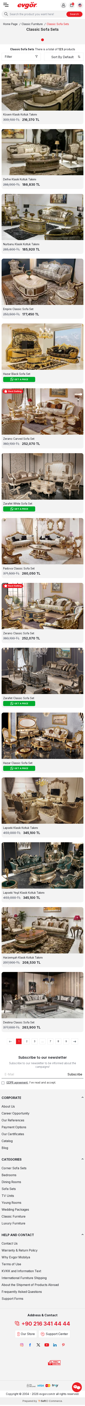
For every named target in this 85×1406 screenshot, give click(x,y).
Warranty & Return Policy (20, 1250)
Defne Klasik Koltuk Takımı (19, 179)
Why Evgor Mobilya (16, 1257)
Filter (8, 57)
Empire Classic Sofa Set (18, 309)
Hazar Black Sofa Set (16, 373)
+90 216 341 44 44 (46, 1323)
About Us (8, 1106)
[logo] (27, 5)
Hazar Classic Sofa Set (17, 763)
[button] (42, 39)
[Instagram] (22, 1345)
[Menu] (6, 6)
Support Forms (12, 1299)
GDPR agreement (17, 1082)
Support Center (57, 1334)
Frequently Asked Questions (22, 1292)
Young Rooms (11, 1203)
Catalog (7, 1141)
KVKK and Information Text (21, 1271)
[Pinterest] (63, 1345)
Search (74, 14)
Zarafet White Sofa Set (17, 503)
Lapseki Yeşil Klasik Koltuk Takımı (23, 892)
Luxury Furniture (13, 1223)
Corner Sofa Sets (14, 1168)
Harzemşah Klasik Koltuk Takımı (23, 957)
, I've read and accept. (31, 1082)
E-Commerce (54, 1400)
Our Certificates (13, 1134)
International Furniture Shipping (24, 1278)
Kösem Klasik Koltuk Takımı (20, 114)
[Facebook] (30, 1345)
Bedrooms (9, 1175)
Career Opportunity (15, 1113)
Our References (13, 1120)
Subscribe (74, 1074)
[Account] (63, 5)
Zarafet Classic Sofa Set (18, 698)
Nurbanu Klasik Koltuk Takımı (21, 244)
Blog (5, 1148)
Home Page (10, 24)
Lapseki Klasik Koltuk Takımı (20, 827)
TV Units (8, 1196)
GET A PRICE (21, 379)
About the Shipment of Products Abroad (30, 1285)
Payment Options (14, 1127)
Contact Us (10, 1243)
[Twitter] (38, 1345)
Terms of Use (11, 1264)
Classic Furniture (32, 24)
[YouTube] (46, 1345)
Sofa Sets (9, 1189)
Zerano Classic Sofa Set (18, 633)
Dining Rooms (11, 1182)
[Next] (74, 1041)
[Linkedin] (55, 1345)
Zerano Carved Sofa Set (18, 438)
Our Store (28, 1334)
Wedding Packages (15, 1209)
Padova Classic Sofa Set (19, 568)
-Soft (42, 1400)
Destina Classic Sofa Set (18, 1022)
